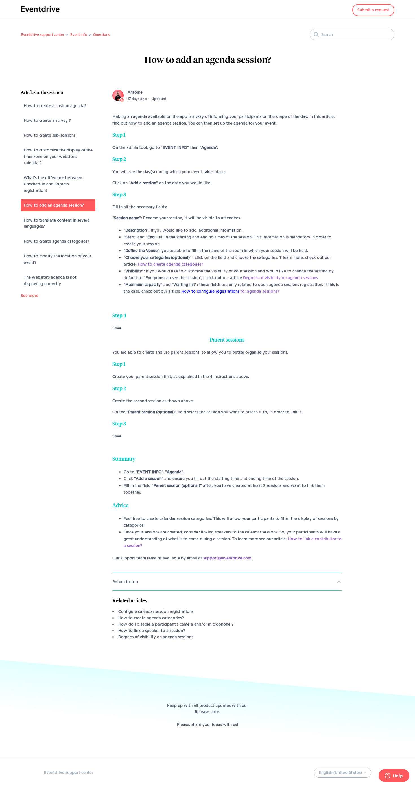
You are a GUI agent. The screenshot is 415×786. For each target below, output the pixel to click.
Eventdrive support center (42, 34)
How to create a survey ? (47, 120)
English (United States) (341, 772)
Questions (101, 34)
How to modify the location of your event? (57, 259)
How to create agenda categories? (56, 241)
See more (29, 295)
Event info (78, 34)
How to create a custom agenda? (55, 105)
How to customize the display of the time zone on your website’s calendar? (58, 156)
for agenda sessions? (230, 291)
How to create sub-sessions (49, 135)
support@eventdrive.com (227, 558)
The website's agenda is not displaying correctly (50, 280)
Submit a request (373, 9)
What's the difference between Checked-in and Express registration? (53, 184)
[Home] (40, 13)
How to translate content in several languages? (57, 223)
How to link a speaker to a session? (151, 630)
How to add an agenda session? (54, 205)
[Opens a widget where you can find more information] (393, 776)
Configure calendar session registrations (155, 611)
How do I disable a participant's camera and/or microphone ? (175, 624)
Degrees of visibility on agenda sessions (280, 277)
